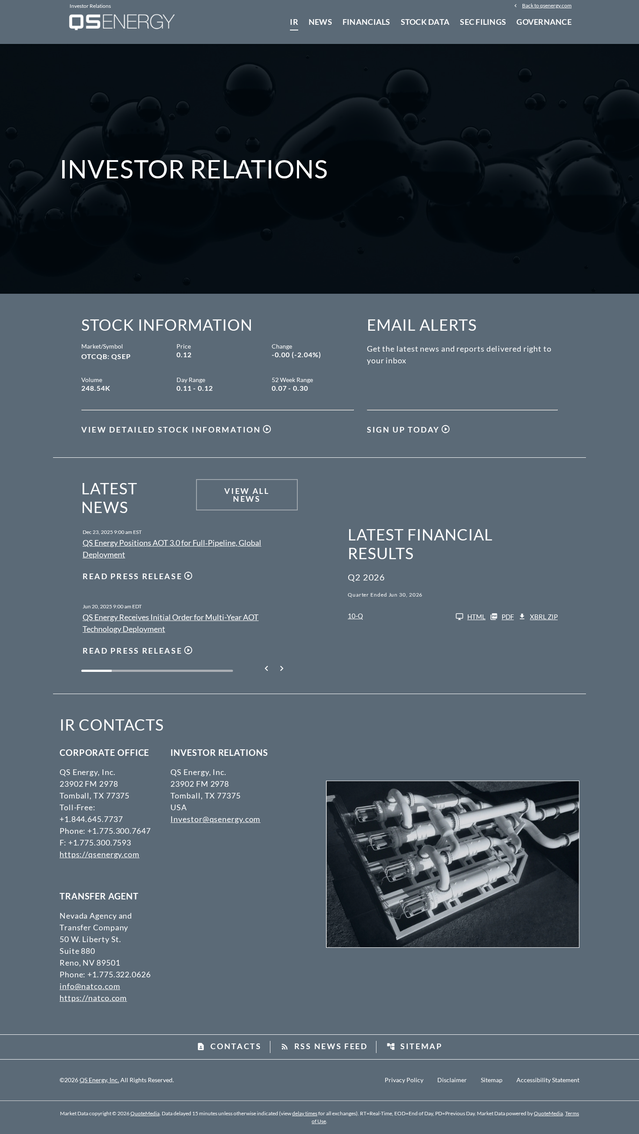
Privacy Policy (404, 1080)
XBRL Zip (544, 617)
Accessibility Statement (547, 1080)
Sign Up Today (403, 429)
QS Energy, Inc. (99, 1080)
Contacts (229, 1046)
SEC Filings (483, 22)
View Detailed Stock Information (171, 429)
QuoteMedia (145, 1113)
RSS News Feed (324, 1046)
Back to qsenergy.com (547, 5)
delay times (304, 1113)
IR (294, 22)
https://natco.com (93, 998)
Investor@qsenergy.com (215, 819)
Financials (366, 22)
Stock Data (425, 22)
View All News (247, 494)
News (320, 22)
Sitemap (414, 1046)
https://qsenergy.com (100, 854)
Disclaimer (452, 1080)
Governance (544, 22)
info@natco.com (90, 986)
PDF (508, 617)
